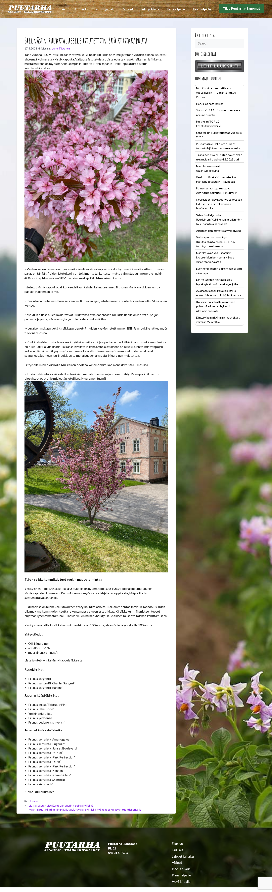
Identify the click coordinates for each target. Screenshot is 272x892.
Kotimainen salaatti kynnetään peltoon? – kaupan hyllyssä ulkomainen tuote (215, 306)
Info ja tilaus (150, 9)
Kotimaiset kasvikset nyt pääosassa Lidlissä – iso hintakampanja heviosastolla (219, 204)
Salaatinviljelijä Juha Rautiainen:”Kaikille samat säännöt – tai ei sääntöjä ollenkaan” (219, 219)
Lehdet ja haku (104, 9)
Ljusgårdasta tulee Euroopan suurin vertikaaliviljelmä (61, 805)
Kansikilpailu (176, 9)
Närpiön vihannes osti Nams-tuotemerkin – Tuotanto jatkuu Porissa (216, 92)
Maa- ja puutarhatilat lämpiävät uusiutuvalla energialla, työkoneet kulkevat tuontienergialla (85, 809)
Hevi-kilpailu (202, 9)
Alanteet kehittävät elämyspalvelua (219, 230)
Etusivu (62, 9)
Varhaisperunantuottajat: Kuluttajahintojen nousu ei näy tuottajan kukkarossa (215, 242)
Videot (128, 9)
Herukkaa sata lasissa (209, 103)
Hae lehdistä (205, 35)
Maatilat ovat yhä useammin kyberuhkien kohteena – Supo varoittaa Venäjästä (215, 257)
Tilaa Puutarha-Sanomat (241, 8)
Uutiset (80, 9)
